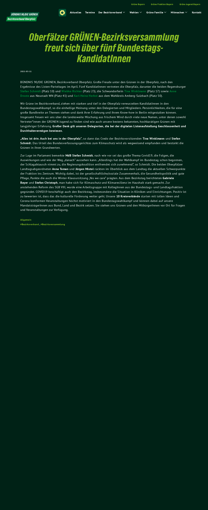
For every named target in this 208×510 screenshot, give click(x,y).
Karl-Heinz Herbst (86, 96)
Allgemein (26, 219)
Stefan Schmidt (30, 91)
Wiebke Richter (71, 91)
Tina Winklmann (135, 91)
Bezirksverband (30, 224)
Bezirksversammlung (53, 224)
